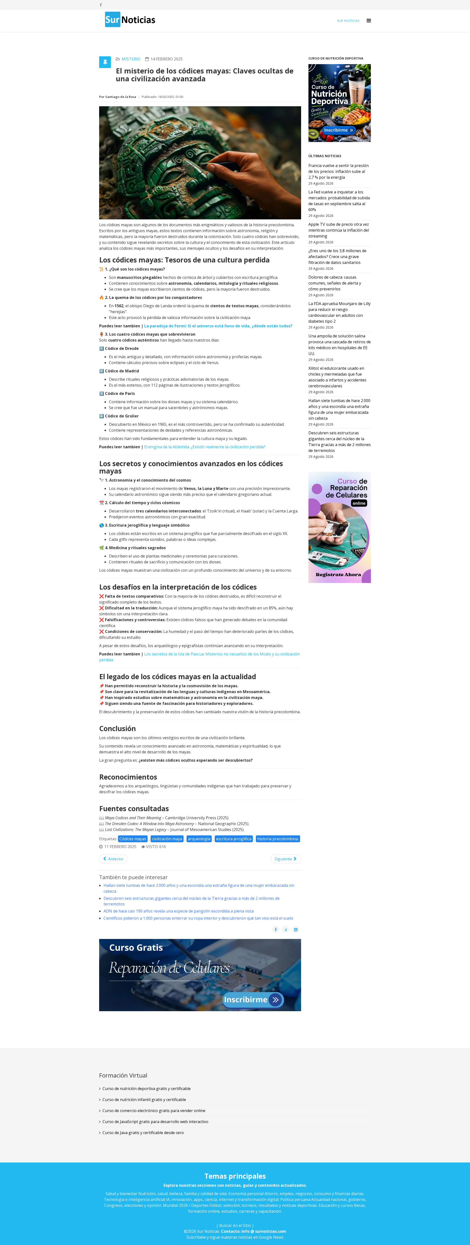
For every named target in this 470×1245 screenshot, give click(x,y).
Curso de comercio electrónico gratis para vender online (154, 1110)
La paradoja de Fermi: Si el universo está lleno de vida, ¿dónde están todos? (218, 326)
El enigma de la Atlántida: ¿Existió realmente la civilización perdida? (204, 447)
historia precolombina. (278, 839)
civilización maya (167, 839)
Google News (271, 1237)
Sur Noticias (348, 21)
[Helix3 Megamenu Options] (369, 20)
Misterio (131, 59)
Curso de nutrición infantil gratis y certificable (144, 1099)
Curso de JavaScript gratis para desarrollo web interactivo (155, 1121)
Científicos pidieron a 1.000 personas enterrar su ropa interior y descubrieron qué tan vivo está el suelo (198, 918)
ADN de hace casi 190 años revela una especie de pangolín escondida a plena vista (179, 911)
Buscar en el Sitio (235, 1225)
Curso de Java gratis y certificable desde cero (143, 1132)
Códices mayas (132, 839)
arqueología (199, 839)
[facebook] (101, 5)
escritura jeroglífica (233, 839)
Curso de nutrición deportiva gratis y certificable (147, 1088)
